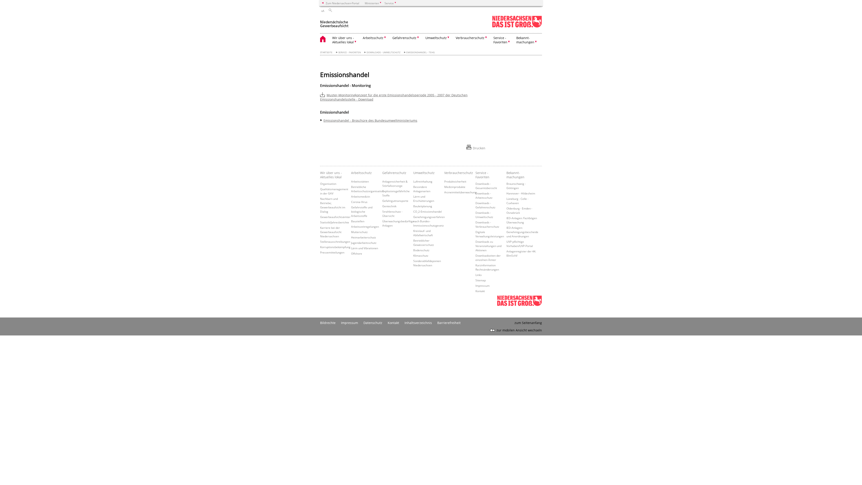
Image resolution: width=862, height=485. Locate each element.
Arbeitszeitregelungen (365, 226)
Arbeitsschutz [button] (373, 38)
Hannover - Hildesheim (520, 193)
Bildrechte (328, 323)
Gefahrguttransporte (395, 201)
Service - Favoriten (349, 52)
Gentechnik (389, 206)
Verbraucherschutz (458, 173)
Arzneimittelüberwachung (460, 192)
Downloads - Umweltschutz (383, 52)
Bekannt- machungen (515, 175)
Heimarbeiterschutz (363, 237)
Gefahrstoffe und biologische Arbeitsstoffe (361, 211)
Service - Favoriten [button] (500, 40)
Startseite (326, 52)
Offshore (356, 253)
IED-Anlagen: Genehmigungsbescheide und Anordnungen (522, 232)
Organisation (328, 183)
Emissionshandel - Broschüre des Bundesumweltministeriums (370, 120)
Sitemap (480, 280)
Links (478, 275)
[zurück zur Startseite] (334, 22)
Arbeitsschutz (361, 173)
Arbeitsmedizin (360, 196)
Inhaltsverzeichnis (418, 323)
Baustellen (357, 221)
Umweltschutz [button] (436, 38)
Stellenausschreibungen (335, 241)
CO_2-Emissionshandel (427, 211)
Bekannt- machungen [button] (525, 40)
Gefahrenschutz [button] (404, 38)
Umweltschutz (424, 173)
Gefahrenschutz (394, 173)
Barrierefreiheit (449, 323)
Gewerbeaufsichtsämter (335, 217)
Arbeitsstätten (360, 181)
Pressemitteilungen (332, 252)
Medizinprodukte (454, 187)
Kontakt (480, 291)
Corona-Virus (359, 202)
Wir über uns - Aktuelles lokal (331, 175)
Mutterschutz (359, 232)
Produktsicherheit (455, 181)
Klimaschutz (420, 255)
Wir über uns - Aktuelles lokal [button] (343, 40)
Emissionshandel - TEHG (420, 52)
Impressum (482, 285)
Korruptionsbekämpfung (335, 247)
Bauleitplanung (422, 206)
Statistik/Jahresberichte (334, 222)
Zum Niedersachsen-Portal (342, 3)
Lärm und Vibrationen (364, 248)
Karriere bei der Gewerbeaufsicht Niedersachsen (330, 232)
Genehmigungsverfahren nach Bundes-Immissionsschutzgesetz (429, 221)
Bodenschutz (421, 250)
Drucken (479, 148)
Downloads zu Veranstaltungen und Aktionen (488, 246)
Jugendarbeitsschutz (363, 243)
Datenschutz (372, 323)
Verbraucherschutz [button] (470, 38)
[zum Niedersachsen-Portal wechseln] (517, 26)
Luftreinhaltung (422, 181)
